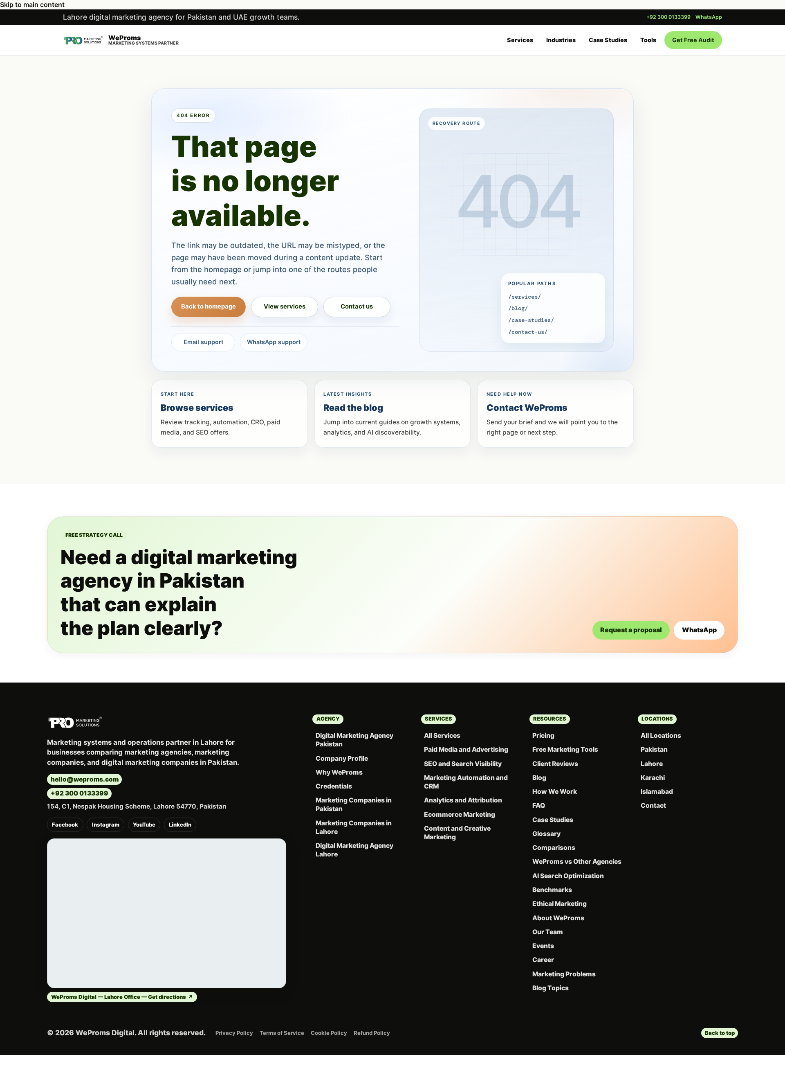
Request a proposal (631, 630)
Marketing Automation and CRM (466, 782)
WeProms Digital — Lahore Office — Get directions (122, 997)
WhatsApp (708, 17)
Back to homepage (208, 306)
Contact (653, 805)
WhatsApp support (274, 341)
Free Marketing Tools (565, 749)
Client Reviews (555, 764)
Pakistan (654, 749)
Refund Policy (372, 1033)
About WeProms (558, 918)
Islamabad (657, 791)
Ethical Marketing (559, 904)
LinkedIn (180, 824)
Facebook (65, 824)
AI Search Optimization (568, 876)
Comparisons (553, 848)
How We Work (554, 791)
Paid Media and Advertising (466, 749)
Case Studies (608, 39)
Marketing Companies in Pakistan (354, 804)
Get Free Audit (693, 39)
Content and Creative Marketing (457, 833)
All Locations (661, 735)
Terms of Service (282, 1033)
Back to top (720, 1033)
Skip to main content (32, 4)
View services (284, 306)
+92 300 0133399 (668, 17)
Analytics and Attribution (463, 800)
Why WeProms (339, 772)
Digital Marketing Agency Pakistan (354, 740)
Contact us (357, 306)
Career (543, 960)
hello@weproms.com (85, 779)
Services (520, 39)
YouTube (144, 824)
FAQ (538, 805)
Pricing (543, 735)
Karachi (653, 778)
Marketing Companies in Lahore (354, 827)
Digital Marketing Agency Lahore (354, 850)
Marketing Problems (564, 974)
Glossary (546, 834)
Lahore (652, 764)
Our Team (547, 932)
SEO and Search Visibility (463, 764)
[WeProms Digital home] (75, 722)
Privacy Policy (234, 1033)
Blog (539, 778)
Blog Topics (550, 988)
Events (543, 946)
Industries (561, 39)
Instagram (105, 824)
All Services (442, 735)
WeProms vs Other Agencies (576, 861)
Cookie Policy (329, 1033)
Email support (203, 341)
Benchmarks (552, 890)
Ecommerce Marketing (459, 814)
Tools (648, 39)
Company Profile (342, 758)
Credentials (334, 786)
